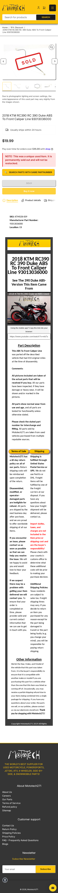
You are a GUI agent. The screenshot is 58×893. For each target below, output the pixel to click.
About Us (7, 792)
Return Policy (9, 829)
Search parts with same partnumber (28, 172)
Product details (33, 200)
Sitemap (6, 810)
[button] (5, 880)
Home (5, 27)
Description (12, 200)
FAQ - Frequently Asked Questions (20, 840)
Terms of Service (11, 803)
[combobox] (29, 17)
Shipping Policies (11, 832)
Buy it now (29, 191)
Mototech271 (32, 889)
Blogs (5, 844)
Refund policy (9, 806)
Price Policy (8, 836)
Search (46, 17)
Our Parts (7, 799)
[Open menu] (52, 8)
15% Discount (17, 27)
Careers (6, 795)
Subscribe (45, 869)
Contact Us (8, 825)
